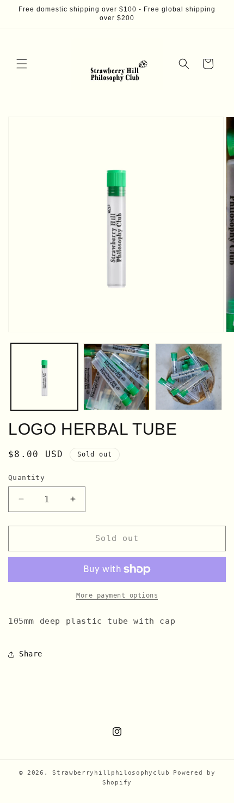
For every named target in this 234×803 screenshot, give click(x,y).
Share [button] (30, 653)
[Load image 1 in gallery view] (44, 376)
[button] (22, 64)
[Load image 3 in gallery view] (188, 376)
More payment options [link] (117, 595)
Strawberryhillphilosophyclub (111, 772)
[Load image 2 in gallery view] (116, 376)
